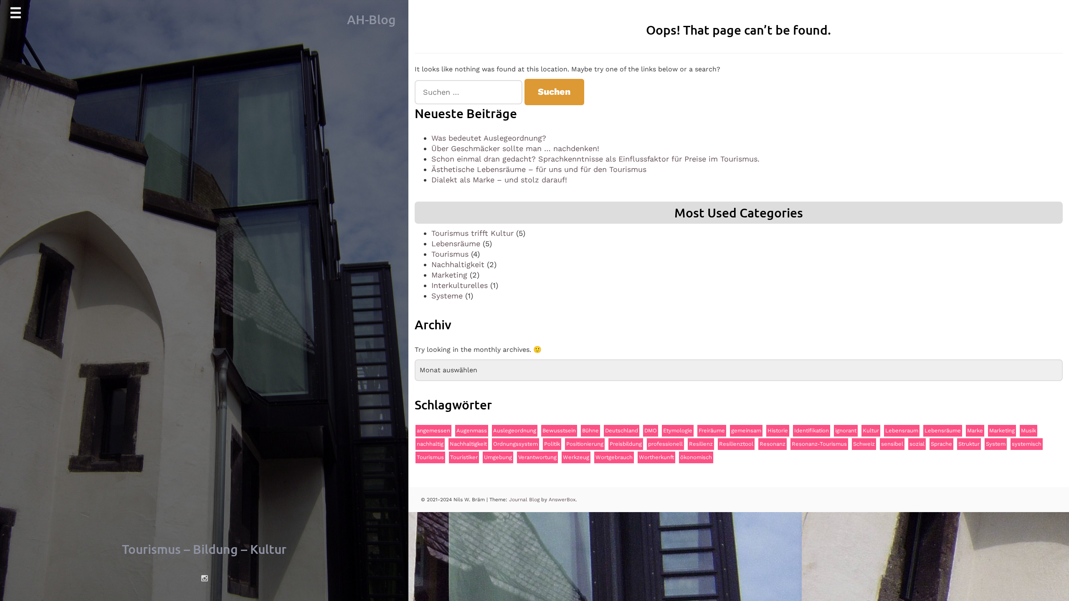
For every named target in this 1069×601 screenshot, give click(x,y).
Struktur (969, 444)
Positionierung (584, 444)
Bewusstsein (559, 430)
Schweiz (864, 444)
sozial (917, 444)
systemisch (1026, 444)
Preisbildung (626, 444)
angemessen (433, 430)
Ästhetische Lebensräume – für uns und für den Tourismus (538, 169)
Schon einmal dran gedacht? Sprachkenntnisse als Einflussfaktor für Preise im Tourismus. (595, 158)
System (996, 444)
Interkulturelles (459, 285)
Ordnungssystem (515, 444)
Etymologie (677, 430)
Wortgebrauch (614, 457)
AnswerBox (562, 500)
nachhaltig (430, 444)
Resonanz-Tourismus (819, 444)
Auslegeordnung (514, 430)
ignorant (845, 430)
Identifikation (811, 430)
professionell (665, 444)
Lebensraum (901, 430)
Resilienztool (736, 444)
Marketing (449, 274)
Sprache (941, 444)
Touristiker (464, 457)
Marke (975, 430)
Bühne (590, 430)
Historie (778, 430)
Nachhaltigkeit (457, 264)
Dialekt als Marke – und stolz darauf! (499, 179)
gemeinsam (746, 430)
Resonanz (772, 444)
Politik (552, 444)
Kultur (871, 430)
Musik (1028, 430)
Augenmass (471, 430)
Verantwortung (537, 457)
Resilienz (701, 444)
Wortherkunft (656, 457)
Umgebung (498, 457)
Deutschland (621, 430)
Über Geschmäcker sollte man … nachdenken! (515, 148)
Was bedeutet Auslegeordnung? (488, 138)
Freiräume (712, 430)
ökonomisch (696, 457)
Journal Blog (525, 500)
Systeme (447, 295)
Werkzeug (576, 457)
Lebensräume (455, 243)
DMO (650, 430)
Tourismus (450, 254)
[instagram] (204, 578)
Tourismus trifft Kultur (472, 233)
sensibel (892, 444)
